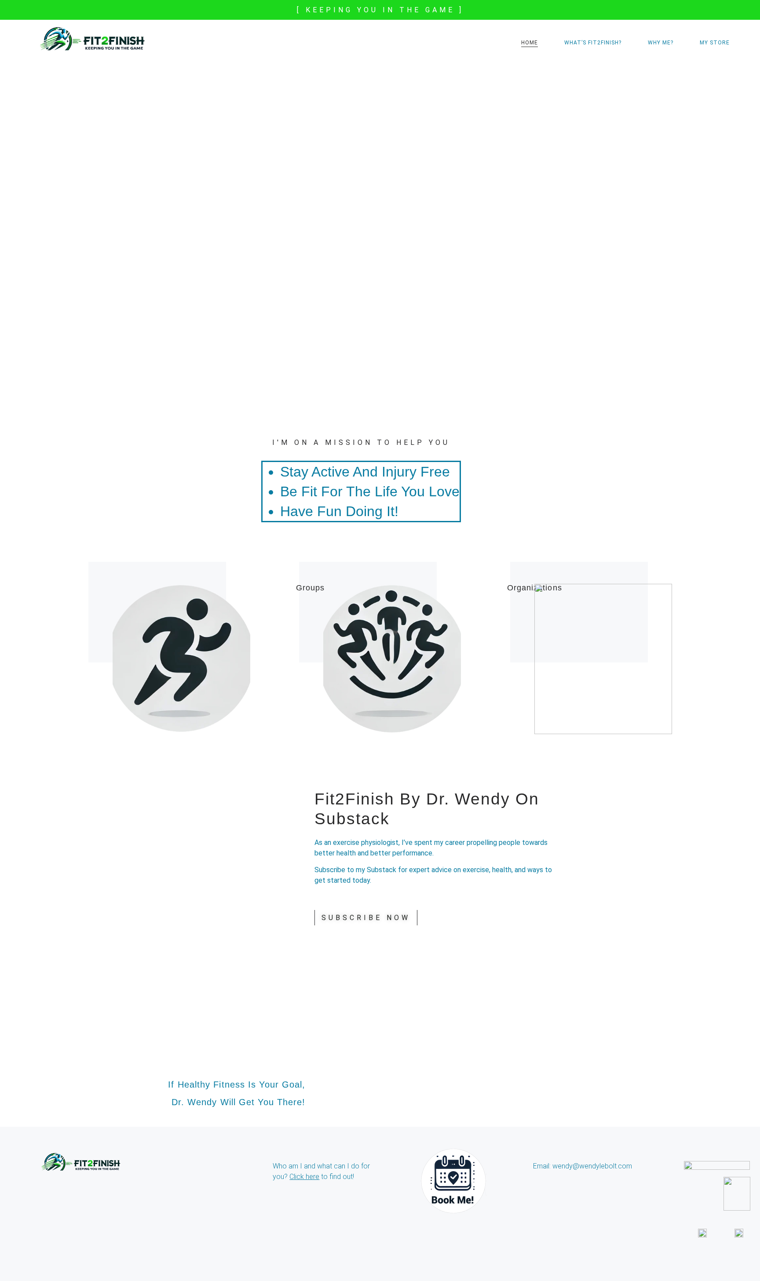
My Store (715, 43)
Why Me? (660, 43)
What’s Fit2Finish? (592, 43)
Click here (304, 1176)
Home (529, 43)
